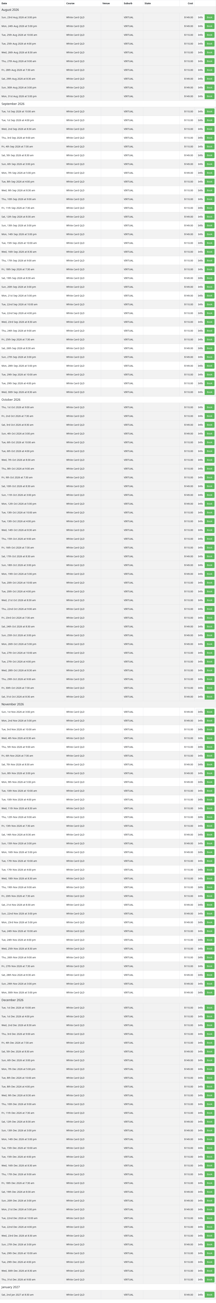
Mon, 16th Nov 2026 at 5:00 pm (19, 852)
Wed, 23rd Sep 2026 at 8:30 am (19, 321)
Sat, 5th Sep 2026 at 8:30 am (18, 155)
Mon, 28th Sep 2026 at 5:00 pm (19, 365)
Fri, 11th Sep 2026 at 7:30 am (18, 207)
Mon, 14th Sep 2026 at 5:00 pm (19, 234)
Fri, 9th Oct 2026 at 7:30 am (17, 477)
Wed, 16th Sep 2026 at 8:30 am (19, 251)
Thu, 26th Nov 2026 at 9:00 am (19, 957)
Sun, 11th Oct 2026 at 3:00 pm (19, 495)
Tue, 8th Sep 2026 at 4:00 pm (18, 181)
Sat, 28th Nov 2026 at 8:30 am (18, 974)
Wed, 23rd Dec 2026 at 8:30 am (19, 1235)
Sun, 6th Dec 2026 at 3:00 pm (18, 1060)
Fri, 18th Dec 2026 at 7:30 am (18, 1183)
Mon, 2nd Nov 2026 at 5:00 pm (19, 720)
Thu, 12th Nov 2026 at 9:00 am (19, 817)
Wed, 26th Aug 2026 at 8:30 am (19, 52)
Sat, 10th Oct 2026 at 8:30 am (18, 486)
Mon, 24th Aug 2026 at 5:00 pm (19, 26)
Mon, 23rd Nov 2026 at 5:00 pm (19, 922)
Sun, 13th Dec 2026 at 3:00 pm (19, 1130)
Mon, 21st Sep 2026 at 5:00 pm (19, 295)
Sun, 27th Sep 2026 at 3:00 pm (19, 357)
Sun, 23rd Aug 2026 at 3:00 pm (19, 17)
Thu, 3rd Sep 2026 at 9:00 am (18, 137)
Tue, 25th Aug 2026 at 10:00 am (19, 34)
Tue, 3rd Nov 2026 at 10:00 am (19, 729)
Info (200, 17)
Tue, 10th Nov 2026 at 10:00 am (19, 790)
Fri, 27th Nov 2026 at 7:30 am (18, 966)
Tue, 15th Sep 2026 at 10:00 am (19, 243)
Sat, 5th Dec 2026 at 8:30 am (18, 1051)
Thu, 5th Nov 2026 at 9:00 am (18, 746)
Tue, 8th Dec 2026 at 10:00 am (18, 1077)
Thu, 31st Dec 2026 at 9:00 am (18, 1279)
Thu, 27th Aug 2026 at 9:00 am (19, 61)
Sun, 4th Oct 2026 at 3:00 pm (18, 433)
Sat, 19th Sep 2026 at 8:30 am (18, 278)
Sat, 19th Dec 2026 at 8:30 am (18, 1191)
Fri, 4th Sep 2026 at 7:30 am (17, 146)
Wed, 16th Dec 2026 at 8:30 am (19, 1165)
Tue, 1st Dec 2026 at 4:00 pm (18, 1016)
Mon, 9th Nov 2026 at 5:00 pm (18, 782)
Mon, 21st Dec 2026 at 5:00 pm (19, 1209)
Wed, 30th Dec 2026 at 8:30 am (19, 1270)
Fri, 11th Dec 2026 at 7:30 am (18, 1112)
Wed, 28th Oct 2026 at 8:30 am (19, 670)
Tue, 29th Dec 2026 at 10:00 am (19, 1253)
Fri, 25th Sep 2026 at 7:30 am (18, 339)
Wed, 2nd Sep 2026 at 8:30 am (19, 129)
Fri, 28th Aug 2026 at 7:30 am (18, 70)
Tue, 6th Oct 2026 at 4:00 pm (18, 451)
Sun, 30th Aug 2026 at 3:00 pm (19, 87)
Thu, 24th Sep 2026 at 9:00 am (19, 330)
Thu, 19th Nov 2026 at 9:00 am (19, 887)
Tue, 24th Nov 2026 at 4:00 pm (19, 939)
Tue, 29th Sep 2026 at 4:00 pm (19, 383)
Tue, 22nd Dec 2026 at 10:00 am (19, 1218)
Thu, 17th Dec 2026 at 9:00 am (19, 1174)
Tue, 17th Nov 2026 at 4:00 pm (19, 869)
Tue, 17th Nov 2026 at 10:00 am (19, 860)
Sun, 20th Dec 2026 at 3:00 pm (19, 1200)
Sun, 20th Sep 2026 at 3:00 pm (19, 286)
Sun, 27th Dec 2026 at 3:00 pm (19, 1244)
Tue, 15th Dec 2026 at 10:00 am (19, 1148)
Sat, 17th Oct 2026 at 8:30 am (18, 556)
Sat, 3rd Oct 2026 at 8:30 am (17, 424)
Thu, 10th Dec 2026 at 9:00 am (19, 1104)
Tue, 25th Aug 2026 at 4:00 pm (19, 43)
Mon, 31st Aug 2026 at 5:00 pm (19, 96)
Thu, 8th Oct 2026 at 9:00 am (18, 468)
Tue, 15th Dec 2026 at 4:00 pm (19, 1156)
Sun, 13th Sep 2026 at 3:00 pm (19, 225)
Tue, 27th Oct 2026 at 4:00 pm (18, 661)
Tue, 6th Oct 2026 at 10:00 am (18, 442)
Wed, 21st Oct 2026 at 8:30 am (19, 600)
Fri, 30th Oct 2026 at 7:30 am (18, 687)
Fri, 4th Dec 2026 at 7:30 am (17, 1042)
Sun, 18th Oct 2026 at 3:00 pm (19, 565)
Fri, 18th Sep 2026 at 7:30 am (18, 269)
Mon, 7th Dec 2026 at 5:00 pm (18, 1069)
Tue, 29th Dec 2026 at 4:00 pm (19, 1262)
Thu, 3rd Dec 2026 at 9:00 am (18, 1034)
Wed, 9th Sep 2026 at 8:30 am (18, 190)
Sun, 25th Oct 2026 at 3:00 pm (19, 635)
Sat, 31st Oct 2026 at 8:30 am (18, 696)
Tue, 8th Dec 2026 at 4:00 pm (18, 1086)
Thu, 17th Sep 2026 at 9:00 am (19, 260)
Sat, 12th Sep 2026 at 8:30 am (18, 216)
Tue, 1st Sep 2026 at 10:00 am (18, 111)
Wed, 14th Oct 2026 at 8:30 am (19, 530)
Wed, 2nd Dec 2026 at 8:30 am (19, 1025)
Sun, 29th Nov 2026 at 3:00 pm (19, 983)
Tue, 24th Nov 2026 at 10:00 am (19, 931)
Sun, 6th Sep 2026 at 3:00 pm (18, 164)
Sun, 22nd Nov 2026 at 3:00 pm (19, 913)
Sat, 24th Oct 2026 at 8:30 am (18, 626)
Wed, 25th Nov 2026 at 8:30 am (19, 948)
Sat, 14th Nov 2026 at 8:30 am (18, 834)
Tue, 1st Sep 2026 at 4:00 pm (18, 120)
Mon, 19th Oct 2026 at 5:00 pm (19, 573)
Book (209, 17)
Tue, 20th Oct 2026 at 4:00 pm (18, 591)
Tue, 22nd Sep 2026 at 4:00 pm (19, 313)
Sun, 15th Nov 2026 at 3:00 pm (19, 843)
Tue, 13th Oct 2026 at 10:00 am (19, 512)
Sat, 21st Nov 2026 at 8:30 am (18, 904)
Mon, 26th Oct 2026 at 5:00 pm (19, 644)
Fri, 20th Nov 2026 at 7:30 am (18, 896)
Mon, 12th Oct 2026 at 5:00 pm (19, 503)
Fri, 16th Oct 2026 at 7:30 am (18, 547)
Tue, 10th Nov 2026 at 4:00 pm (19, 799)
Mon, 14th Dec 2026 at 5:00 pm (19, 1139)
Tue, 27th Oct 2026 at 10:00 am (19, 652)
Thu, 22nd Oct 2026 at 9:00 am (19, 609)
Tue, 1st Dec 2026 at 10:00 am (18, 1007)
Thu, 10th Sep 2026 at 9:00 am (19, 199)
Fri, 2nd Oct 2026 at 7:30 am (17, 416)
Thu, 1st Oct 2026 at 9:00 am (18, 407)
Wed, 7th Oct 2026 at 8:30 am (18, 459)
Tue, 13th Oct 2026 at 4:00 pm (18, 521)
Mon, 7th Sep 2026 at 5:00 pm (18, 172)
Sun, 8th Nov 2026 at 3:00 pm (18, 773)
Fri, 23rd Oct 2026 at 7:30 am (18, 617)
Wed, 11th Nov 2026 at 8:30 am (19, 808)
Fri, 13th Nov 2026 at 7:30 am (18, 825)
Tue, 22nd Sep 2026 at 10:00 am (19, 304)
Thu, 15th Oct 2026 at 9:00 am (18, 538)
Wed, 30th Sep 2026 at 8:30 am (19, 392)
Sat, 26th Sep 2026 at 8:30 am (18, 348)
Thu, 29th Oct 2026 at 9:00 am (18, 679)
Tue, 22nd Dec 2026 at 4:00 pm (19, 1226)
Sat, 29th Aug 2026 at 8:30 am (18, 78)
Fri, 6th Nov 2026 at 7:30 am (17, 755)
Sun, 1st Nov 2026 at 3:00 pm (18, 711)
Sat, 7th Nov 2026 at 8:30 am (18, 764)
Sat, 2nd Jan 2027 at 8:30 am (18, 1294)
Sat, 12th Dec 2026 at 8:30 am (18, 1121)
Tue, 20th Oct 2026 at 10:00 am (19, 582)
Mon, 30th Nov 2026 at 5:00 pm (19, 992)
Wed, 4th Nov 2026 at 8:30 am (18, 738)
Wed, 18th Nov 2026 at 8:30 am (19, 878)
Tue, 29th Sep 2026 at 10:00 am (19, 374)
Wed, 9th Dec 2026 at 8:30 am (18, 1095)
